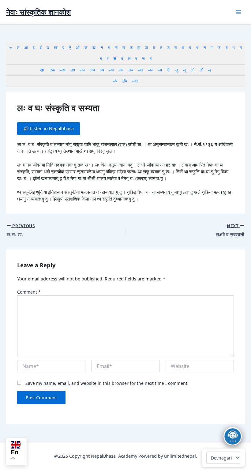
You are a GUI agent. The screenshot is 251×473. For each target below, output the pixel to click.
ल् (209, 70)
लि (168, 70)
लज (92, 70)
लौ (201, 70)
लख (62, 70)
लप (102, 70)
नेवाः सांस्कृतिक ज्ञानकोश (38, 12)
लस (150, 70)
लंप (115, 81)
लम (121, 70)
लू (184, 70)
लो (192, 70)
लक (52, 70)
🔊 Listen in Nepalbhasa (48, 128)
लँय (124, 81)
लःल (135, 81)
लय (131, 70)
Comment (29, 292)
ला (160, 70)
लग (72, 70)
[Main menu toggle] (238, 12)
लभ (111, 70)
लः (42, 70)
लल (140, 70)
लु (176, 70)
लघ (82, 70)
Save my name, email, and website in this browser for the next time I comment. (107, 383)
